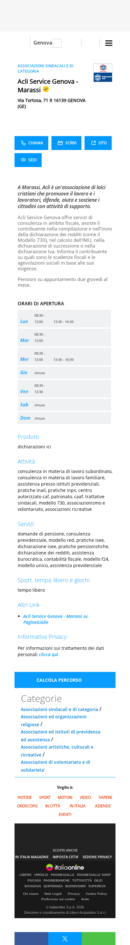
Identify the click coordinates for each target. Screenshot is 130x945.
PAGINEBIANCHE (57, 880)
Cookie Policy (96, 893)
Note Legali (53, 893)
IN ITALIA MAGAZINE (32, 856)
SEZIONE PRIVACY (97, 856)
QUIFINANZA (53, 886)
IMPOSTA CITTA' (66, 856)
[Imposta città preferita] (22, 43)
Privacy (74, 893)
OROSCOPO (27, 806)
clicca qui (48, 654)
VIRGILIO (41, 874)
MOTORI (65, 797)
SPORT (45, 797)
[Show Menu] (108, 43)
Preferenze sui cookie (58, 899)
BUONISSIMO (75, 886)
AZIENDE (103, 806)
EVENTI (65, 814)
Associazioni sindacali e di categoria (59, 709)
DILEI (98, 880)
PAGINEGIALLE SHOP (94, 874)
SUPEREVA (97, 886)
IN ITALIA (78, 806)
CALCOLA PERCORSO (59, 680)
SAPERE (105, 797)
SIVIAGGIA (32, 886)
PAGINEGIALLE (62, 874)
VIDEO (85, 797)
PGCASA (34, 880)
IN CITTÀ (52, 806)
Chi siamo (30, 893)
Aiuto (85, 899)
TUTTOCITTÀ (82, 880)
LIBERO (26, 874)
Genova (42, 42)
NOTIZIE (25, 797)
